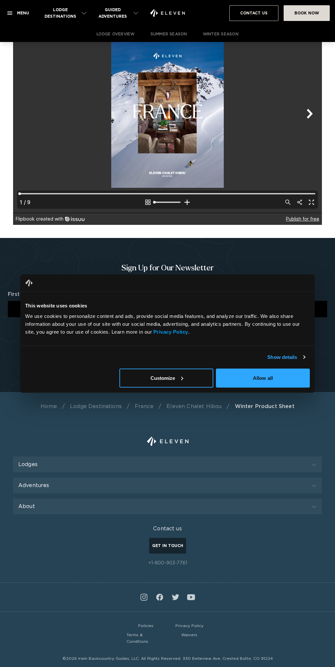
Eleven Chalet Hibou (194, 406)
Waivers (189, 634)
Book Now (306, 12)
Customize (162, 378)
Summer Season (168, 33)
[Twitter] (175, 597)
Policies (145, 625)
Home (49, 406)
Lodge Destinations (96, 406)
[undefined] (167, 13)
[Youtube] (191, 597)
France (144, 406)
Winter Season (220, 33)
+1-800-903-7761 (167, 562)
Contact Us (254, 12)
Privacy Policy (189, 625)
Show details (282, 357)
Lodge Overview (115, 33)
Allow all (263, 378)
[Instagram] (144, 597)
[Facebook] (160, 597)
